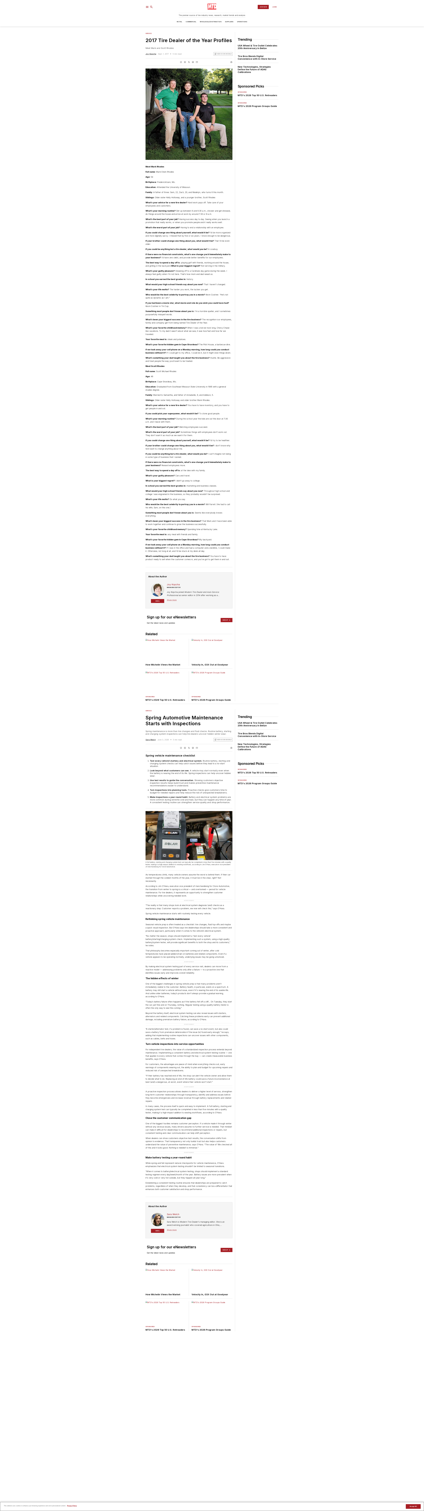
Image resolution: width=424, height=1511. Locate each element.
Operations (242, 22)
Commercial (191, 22)
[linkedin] (185, 62)
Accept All (413, 1506)
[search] (151, 7)
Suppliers (229, 22)
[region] (212, 1506)
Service (149, 33)
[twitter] (189, 62)
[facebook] (181, 62)
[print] (231, 62)
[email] (197, 62)
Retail (179, 22)
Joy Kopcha (151, 54)
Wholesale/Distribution (210, 22)
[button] (147, 7)
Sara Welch (151, 740)
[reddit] (193, 62)
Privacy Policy (72, 1506)
